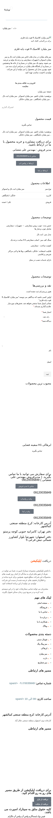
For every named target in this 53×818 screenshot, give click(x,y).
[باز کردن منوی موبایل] (46, 9)
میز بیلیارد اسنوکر (26, 96)
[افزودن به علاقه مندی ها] (28, 440)
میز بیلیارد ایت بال (9, 96)
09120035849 (42, 492)
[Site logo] (27, 10)
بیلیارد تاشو (39, 96)
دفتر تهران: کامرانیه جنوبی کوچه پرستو (27, 531)
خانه (15, 28)
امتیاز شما (46, 312)
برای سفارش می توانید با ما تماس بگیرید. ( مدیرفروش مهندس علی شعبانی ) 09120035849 (30, 476)
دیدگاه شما (46, 321)
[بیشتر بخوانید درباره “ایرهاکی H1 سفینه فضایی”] (48, 440)
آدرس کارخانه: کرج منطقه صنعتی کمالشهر (30, 524)
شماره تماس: (30, 683)
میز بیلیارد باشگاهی (42, 99)
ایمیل (49, 362)
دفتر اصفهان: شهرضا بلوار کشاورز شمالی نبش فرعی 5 (30, 538)
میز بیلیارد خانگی (26, 99)
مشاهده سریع (41, 440)
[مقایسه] (35, 440)
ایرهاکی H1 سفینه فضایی (36, 444)
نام (50, 350)
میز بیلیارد (7, 28)
